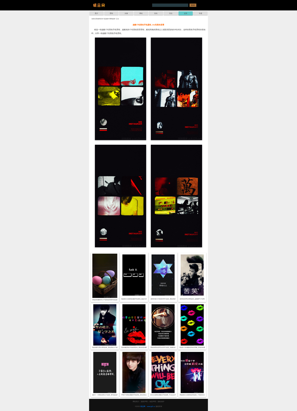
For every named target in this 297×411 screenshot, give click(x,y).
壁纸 (111, 13)
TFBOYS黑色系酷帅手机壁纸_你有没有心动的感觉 (136, 395)
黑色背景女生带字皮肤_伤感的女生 (166, 347)
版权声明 (144, 401)
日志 (170, 13)
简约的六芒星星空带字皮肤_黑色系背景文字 (165, 299)
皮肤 (185, 13)
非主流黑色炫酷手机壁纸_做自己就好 (136, 299)
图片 (96, 13)
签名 (156, 13)
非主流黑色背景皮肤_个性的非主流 (195, 395)
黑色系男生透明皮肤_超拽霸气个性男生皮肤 (195, 299)
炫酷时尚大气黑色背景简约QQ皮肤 (107, 300)
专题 (200, 13)
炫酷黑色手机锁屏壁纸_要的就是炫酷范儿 (137, 347)
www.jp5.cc (151, 406)
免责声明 (152, 401)
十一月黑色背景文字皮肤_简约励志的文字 (108, 395)
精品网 (142, 406)
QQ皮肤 (106, 19)
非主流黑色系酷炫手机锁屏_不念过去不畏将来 (166, 395)
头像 (126, 13)
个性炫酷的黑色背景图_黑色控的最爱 (195, 347)
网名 (141, 13)
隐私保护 (161, 401)
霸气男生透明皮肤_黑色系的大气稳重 (107, 347)
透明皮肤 (112, 19)
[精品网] (99, 5)
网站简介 (136, 401)
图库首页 (100, 19)
